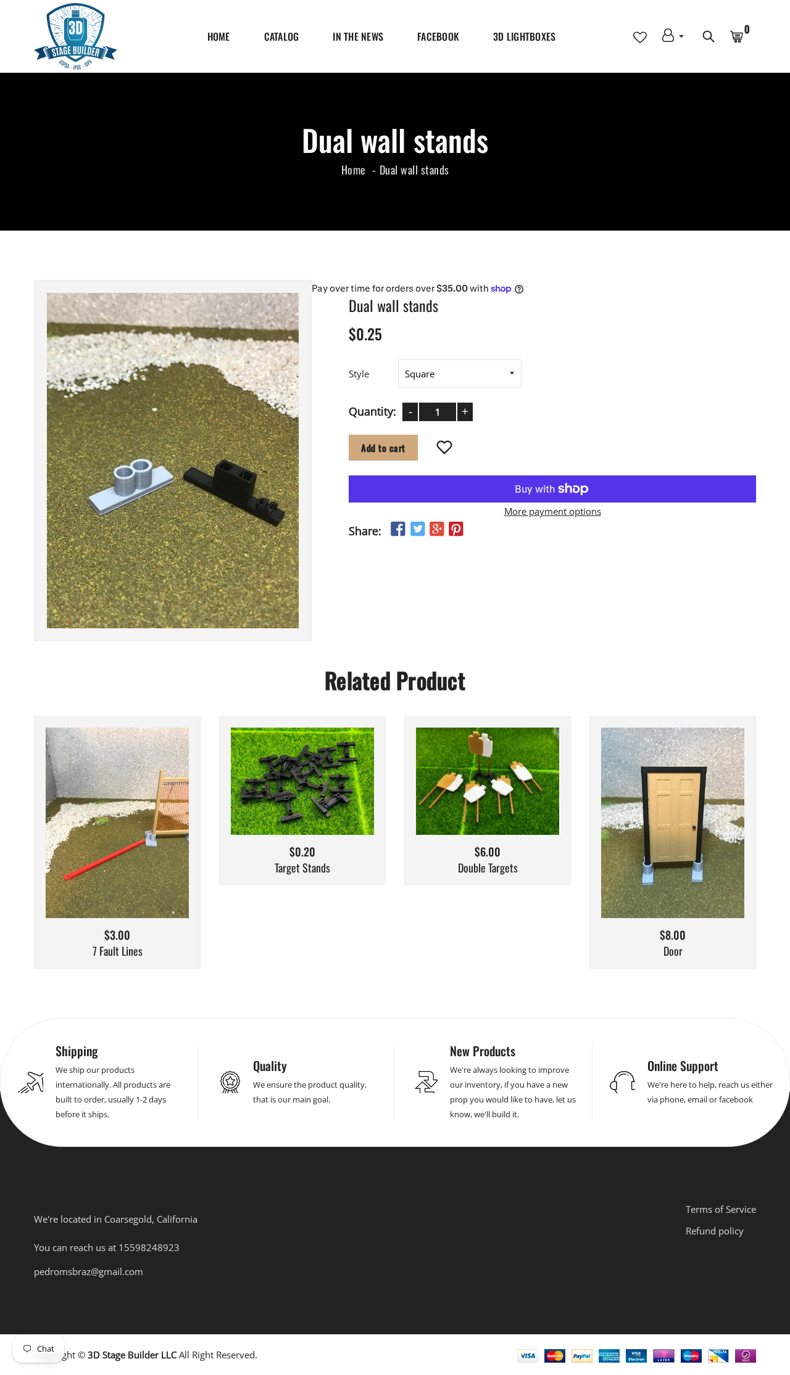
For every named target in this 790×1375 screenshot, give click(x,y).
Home (218, 36)
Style (359, 373)
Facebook (438, 36)
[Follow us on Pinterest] (456, 529)
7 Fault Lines (118, 951)
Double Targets (488, 868)
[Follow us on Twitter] (417, 529)
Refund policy (715, 1231)
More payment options (552, 511)
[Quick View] (148, 841)
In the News (358, 36)
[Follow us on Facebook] (398, 529)
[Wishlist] (444, 448)
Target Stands (302, 868)
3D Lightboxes (524, 36)
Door (673, 951)
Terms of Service (721, 1209)
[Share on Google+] (437, 529)
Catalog (281, 36)
